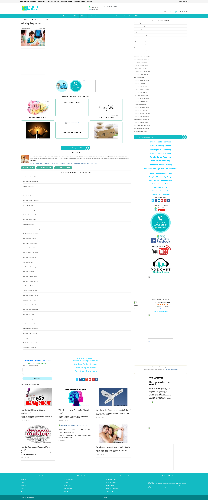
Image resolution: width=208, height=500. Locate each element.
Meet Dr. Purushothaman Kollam (30, 342)
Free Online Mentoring (160, 161)
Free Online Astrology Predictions (31, 319)
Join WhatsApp (94, 7)
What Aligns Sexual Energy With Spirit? (113, 447)
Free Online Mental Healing (29, 219)
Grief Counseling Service (160, 146)
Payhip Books (77, 163)
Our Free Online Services (85, 364)
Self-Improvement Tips (29, 19)
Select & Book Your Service (29, 347)
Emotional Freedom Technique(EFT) (31, 229)
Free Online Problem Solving (29, 300)
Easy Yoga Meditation (28, 262)
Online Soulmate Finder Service (30, 328)
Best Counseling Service (28, 186)
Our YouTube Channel (111, 482)
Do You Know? (33, 1)
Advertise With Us (161, 187)
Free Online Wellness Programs (30, 295)
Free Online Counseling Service (30, 181)
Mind (125, 15)
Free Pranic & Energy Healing (30, 243)
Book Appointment (45, 168)
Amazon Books (39, 163)
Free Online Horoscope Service (30, 323)
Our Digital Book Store (111, 479)
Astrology (65, 482)
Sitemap (105, 497)
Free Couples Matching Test (29, 238)
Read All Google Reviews (161, 311)
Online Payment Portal (160, 184)
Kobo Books (62, 163)
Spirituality (63, 1)
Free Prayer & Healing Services (30, 281)
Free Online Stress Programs (29, 257)
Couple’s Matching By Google (160, 177)
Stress (96, 15)
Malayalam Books (85, 163)
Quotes (131, 15)
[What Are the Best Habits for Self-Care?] (113, 406)
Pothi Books (69, 163)
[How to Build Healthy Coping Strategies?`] (38, 406)
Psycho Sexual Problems (160, 157)
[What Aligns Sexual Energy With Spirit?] (113, 442)
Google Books (47, 163)
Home (21, 1)
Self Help (75, 15)
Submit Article (28, 168)
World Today (56, 1)
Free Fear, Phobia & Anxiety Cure (31, 252)
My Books (32, 163)
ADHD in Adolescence (40, 19)
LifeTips (103, 15)
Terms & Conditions (110, 491)
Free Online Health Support (29, 285)
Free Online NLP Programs (29, 314)
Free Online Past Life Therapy (30, 333)
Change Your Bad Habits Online (30, 191)
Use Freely (70, 1)
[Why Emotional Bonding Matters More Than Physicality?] (76, 425)
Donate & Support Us (160, 191)
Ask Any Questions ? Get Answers (31, 338)
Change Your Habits (63, 168)
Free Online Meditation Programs (30, 267)
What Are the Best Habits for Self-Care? (113, 410)
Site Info (26, 1)
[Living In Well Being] (30, 9)
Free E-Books (94, 163)
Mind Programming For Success (30, 233)
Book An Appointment (85, 368)
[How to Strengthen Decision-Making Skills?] (38, 442)
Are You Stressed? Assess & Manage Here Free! (86, 359)
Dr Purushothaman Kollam (172, 369)
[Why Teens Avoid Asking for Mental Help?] (76, 406)
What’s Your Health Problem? (30, 290)
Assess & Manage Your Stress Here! (160, 168)
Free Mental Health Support (29, 304)
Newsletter (23, 479)
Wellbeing (83, 15)
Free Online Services (68, 479)
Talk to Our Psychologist (28, 224)
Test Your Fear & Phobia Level (160, 180)
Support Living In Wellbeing (112, 488)
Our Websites (41, 1)
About (22, 488)
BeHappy (118, 15)
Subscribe (37, 378)
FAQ (22, 491)
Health (90, 15)
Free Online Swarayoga (28, 271)
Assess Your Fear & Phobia (29, 248)
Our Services (49, 1)
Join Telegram (94, 9)
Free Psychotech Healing (29, 210)
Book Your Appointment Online (30, 176)
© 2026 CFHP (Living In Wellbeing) (27, 497)
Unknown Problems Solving (160, 164)
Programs (23, 482)
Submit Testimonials (68, 488)
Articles (137, 15)
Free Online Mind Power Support (30, 309)
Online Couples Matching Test (160, 173)
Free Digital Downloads (86, 371)
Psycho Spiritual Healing (28, 205)
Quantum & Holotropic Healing (30, 214)
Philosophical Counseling (160, 149)
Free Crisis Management (160, 153)
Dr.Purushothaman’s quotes (160, 367)
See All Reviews (160, 309)
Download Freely (67, 485)
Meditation (110, 15)
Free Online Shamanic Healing (30, 276)
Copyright (65, 491)
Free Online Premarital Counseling (31, 200)
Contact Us (89, 1)
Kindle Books (55, 163)
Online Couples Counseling (29, 195)
